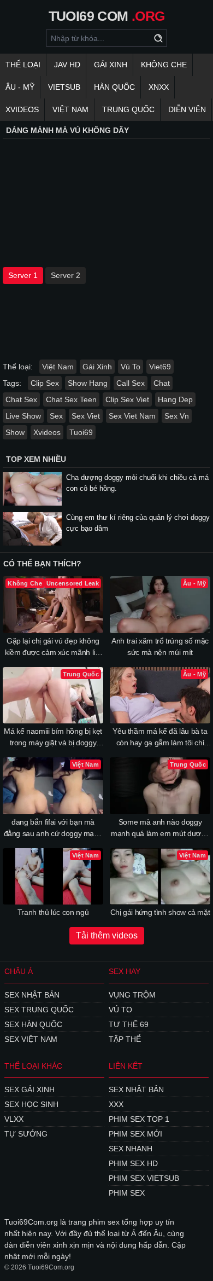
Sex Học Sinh (31, 1104)
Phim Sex (127, 1193)
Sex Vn (176, 415)
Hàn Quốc (114, 87)
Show (15, 432)
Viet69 (160, 366)
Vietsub (64, 87)
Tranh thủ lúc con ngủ (53, 912)
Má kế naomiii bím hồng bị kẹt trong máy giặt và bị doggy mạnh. (53, 738)
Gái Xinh (110, 64)
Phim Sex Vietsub (144, 1178)
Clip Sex (45, 383)
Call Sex (130, 383)
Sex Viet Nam (132, 415)
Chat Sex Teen (71, 399)
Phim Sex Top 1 (139, 1119)
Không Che (164, 64)
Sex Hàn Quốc (33, 1024)
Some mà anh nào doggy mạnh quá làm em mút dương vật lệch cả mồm (160, 828)
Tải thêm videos (107, 935)
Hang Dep (175, 399)
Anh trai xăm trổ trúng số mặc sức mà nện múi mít (160, 646)
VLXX (13, 1119)
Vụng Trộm (132, 994)
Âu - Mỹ (19, 87)
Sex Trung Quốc (39, 1009)
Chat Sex (21, 399)
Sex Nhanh (130, 1148)
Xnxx (159, 87)
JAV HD (67, 64)
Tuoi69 (81, 432)
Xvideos (22, 109)
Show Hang (88, 383)
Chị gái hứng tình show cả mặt (160, 912)
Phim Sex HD (133, 1163)
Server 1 (23, 275)
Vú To (130, 366)
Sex (56, 415)
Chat (161, 383)
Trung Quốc (128, 109)
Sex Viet (86, 415)
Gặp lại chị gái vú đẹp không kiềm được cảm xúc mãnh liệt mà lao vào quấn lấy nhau (53, 647)
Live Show (23, 415)
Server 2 (65, 275)
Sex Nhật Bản (32, 994)
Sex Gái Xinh (29, 1089)
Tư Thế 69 (129, 1024)
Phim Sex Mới (135, 1133)
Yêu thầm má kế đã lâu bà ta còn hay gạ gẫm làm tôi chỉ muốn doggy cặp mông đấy (160, 738)
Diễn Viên (187, 109)
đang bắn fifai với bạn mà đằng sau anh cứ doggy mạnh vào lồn (53, 828)
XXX (116, 1104)
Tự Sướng (26, 1133)
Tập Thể (125, 1039)
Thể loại (22, 64)
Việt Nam (70, 109)
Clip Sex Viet (127, 399)
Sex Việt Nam (30, 1039)
